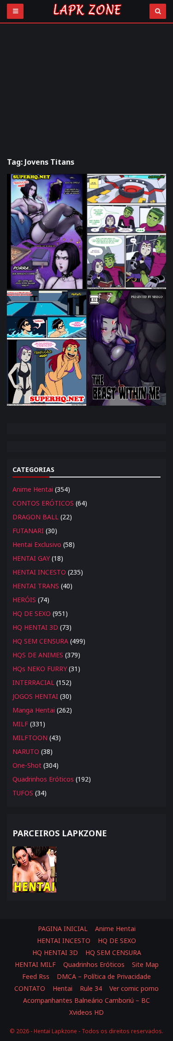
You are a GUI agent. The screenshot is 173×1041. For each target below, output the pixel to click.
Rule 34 (91, 988)
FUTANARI (28, 530)
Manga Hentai (33, 710)
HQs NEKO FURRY (39, 668)
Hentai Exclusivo (36, 544)
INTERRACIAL (33, 682)
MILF (20, 723)
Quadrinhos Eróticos (43, 779)
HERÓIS (24, 599)
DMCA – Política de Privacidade (104, 976)
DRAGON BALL (35, 516)
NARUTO (25, 751)
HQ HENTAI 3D (35, 627)
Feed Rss (35, 976)
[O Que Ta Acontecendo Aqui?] (46, 231)
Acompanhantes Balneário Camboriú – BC (86, 1000)
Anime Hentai (32, 489)
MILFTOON (30, 737)
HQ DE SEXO (31, 613)
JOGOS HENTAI (35, 696)
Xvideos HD (86, 1012)
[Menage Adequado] (127, 231)
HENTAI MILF (35, 964)
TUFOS (22, 792)
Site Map (145, 964)
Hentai (62, 988)
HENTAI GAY (31, 558)
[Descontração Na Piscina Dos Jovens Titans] (46, 347)
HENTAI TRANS (35, 585)
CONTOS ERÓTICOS (43, 503)
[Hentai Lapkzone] (87, 17)
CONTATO (29, 988)
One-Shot (27, 765)
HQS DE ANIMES (37, 654)
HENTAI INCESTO (39, 572)
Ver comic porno (134, 988)
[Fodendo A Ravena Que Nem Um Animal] (127, 347)
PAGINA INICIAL (63, 928)
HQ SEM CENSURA (40, 641)
